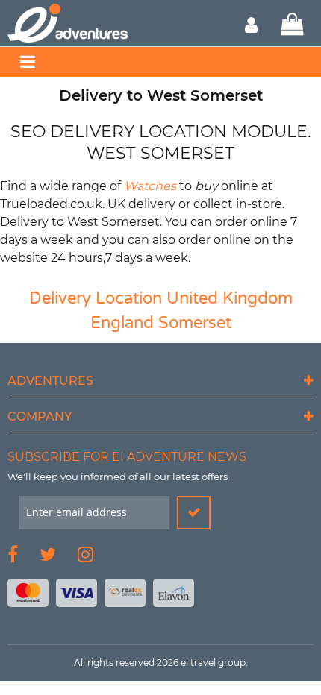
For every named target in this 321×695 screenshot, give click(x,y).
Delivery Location (95, 298)
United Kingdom (229, 298)
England (122, 323)
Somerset (194, 323)
